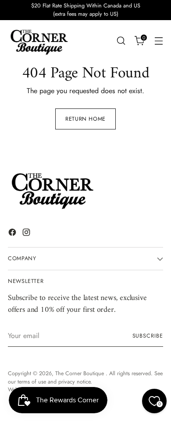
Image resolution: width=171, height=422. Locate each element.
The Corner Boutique (80, 373)
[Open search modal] (121, 41)
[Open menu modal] (158, 41)
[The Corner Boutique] (38, 41)
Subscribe (147, 336)
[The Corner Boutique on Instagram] (27, 234)
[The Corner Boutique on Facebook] (13, 234)
